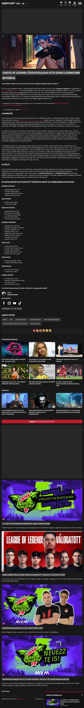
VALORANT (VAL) (35, 324)
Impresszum (39, 699)
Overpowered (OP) (35, 319)
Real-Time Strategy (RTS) (51, 319)
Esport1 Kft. (19, 699)
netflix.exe (16, 91)
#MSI (15, 308)
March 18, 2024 (24, 109)
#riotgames (19, 308)
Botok (4, 319)
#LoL (12, 308)
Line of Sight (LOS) (21, 319)
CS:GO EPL (5, 91)
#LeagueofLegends (6, 308)
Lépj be (32, 421)
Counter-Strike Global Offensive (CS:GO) (15, 324)
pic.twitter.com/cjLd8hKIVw (12, 105)
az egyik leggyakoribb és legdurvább (30, 120)
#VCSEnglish (64, 103)
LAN (11, 319)
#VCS (56, 103)
